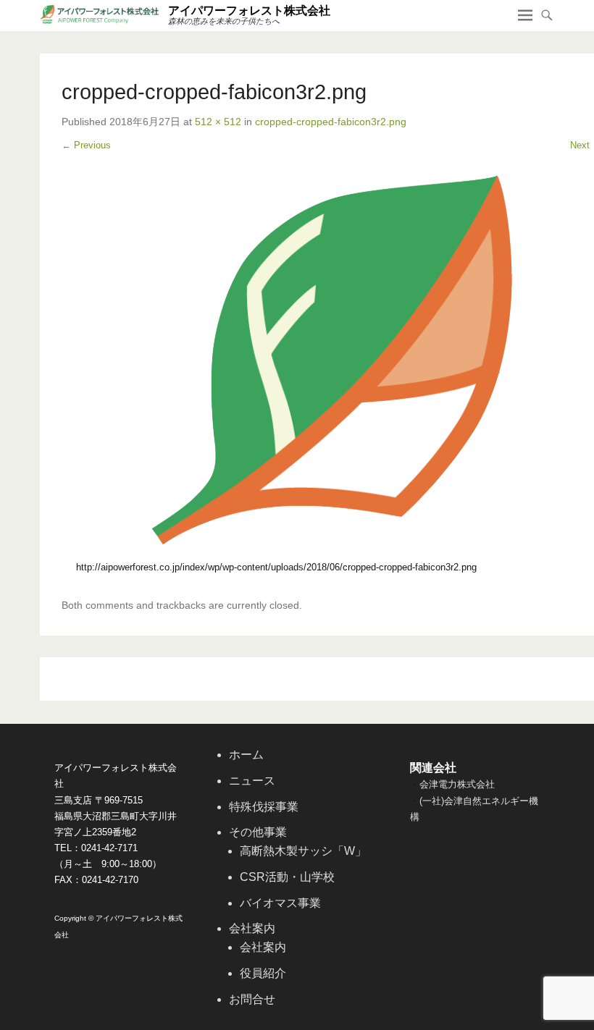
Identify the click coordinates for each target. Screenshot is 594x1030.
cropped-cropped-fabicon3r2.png (330, 121)
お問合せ (252, 999)
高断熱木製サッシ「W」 (303, 851)
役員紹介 (263, 973)
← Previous (86, 145)
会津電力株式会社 (457, 784)
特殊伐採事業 (263, 807)
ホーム (246, 754)
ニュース (252, 780)
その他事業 (258, 832)
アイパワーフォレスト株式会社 (249, 10)
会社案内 (252, 928)
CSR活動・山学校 (287, 877)
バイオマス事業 (280, 903)
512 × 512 (218, 121)
